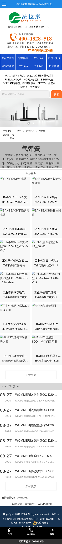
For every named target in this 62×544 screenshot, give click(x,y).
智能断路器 (17, 503)
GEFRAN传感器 (11, 83)
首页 (19, 131)
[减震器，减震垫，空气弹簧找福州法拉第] (31, 36)
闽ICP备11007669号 (31, 541)
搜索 (56, 94)
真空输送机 (30, 503)
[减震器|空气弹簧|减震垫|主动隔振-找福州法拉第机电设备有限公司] (24, 17)
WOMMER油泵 (45, 503)
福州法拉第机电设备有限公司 (34, 4)
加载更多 (31, 375)
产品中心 (30, 131)
